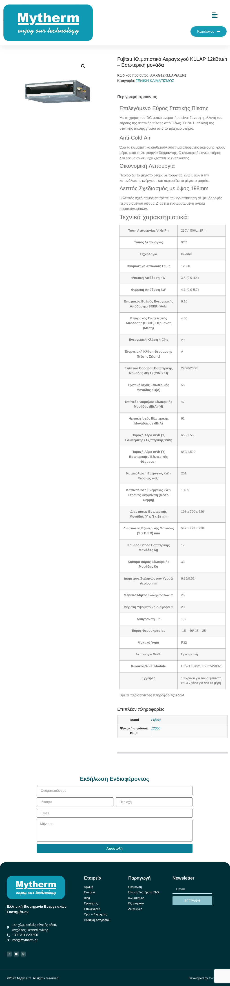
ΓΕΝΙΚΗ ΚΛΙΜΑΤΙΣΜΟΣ (155, 81)
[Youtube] (16, 954)
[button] (83, 66)
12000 (155, 728)
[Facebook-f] (9, 954)
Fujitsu (156, 720)
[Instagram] (23, 954)
